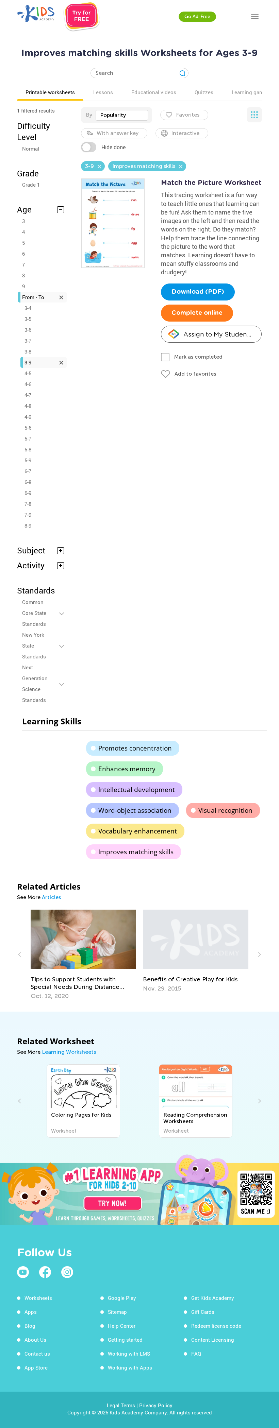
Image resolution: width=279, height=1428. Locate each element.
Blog (29, 1325)
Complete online (197, 313)
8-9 (27, 525)
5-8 (27, 449)
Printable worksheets (50, 92)
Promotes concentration (135, 748)
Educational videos (153, 92)
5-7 (27, 438)
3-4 (27, 308)
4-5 (27, 373)
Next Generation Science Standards (35, 683)
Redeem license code (216, 1325)
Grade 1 (31, 184)
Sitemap (117, 1311)
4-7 (27, 395)
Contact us (37, 1353)
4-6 (27, 384)
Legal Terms (121, 1405)
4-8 (27, 405)
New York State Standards (34, 645)
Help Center (121, 1325)
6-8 (27, 482)
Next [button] (258, 954)
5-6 (27, 427)
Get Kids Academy (212, 1297)
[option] (83, 955)
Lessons (103, 92)
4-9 (27, 416)
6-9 (27, 492)
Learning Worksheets (69, 1052)
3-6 (27, 329)
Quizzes (204, 92)
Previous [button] (20, 954)
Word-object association (134, 810)
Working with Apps (130, 1367)
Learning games (250, 92)
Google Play (122, 1297)
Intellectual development (136, 789)
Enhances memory (126, 768)
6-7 (27, 471)
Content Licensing (212, 1339)
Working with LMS (129, 1353)
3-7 (27, 340)
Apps (30, 1311)
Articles (51, 897)
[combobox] (122, 115)
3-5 (27, 318)
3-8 (27, 351)
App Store (36, 1367)
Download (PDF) (197, 292)
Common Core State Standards (34, 613)
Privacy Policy (156, 1405)
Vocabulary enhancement (137, 831)
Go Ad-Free (197, 16)
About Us (35, 1339)
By (89, 114)
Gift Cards (202, 1311)
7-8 (27, 503)
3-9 (27, 362)
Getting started (125, 1339)
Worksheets (38, 1297)
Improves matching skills (136, 851)
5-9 (27, 460)
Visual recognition (225, 810)
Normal (30, 148)
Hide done (113, 147)
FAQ (196, 1353)
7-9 (27, 514)
